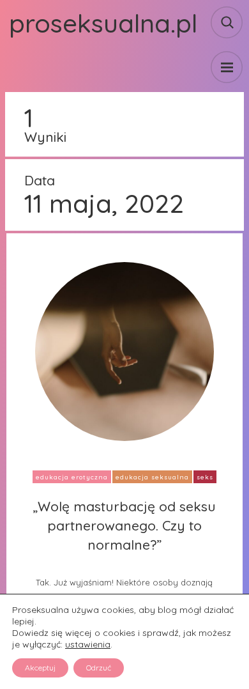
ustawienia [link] (87, 644)
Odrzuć (98, 667)
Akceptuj (40, 667)
